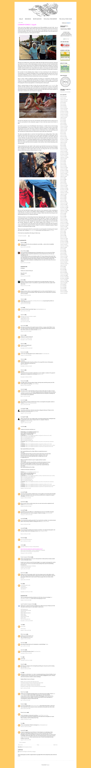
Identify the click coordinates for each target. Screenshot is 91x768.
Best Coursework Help (28, 504)
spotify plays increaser (29, 496)
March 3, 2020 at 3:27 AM (25, 524)
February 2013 (63, 203)
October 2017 (63, 129)
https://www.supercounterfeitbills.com (28, 436)
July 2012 (62, 213)
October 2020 (63, 101)
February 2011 (63, 238)
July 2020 (62, 102)
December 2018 (63, 115)
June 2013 (62, 197)
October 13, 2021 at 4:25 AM (26, 600)
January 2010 (63, 257)
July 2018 (62, 118)
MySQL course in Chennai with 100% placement (30, 681)
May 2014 (62, 180)
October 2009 (63, 262)
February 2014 (63, 185)
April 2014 (62, 182)
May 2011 (62, 234)
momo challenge (35, 383)
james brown (23, 572)
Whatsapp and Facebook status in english (28, 316)
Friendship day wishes (25, 317)
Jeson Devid (23, 400)
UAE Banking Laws (24, 609)
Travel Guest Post (37, 651)
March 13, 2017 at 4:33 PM (26, 295)
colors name (23, 626)
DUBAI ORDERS (23, 615)
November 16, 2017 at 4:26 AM (26, 348)
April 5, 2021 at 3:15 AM (25, 568)
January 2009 (63, 275)
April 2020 (62, 105)
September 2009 (63, 263)
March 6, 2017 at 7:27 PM (25, 285)
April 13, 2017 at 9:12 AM (25, 303)
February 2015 (63, 167)
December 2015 (63, 152)
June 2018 (62, 120)
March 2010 (62, 254)
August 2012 (62, 211)
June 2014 (62, 179)
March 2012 (62, 219)
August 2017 (62, 130)
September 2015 (63, 157)
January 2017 (63, 138)
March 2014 (62, 183)
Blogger (47, 764)
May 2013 (62, 198)
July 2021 (62, 98)
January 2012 (63, 222)
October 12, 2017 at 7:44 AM (26, 331)
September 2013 (63, 192)
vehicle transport (24, 587)
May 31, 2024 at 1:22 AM (25, 688)
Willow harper (23, 634)
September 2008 (63, 281)
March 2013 (62, 201)
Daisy (22, 583)
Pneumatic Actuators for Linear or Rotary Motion (30, 546)
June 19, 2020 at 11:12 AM (26, 541)
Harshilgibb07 (23, 408)
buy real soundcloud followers (26, 539)
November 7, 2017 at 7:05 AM (26, 339)
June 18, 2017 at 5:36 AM (25, 321)
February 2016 (63, 149)
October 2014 (63, 173)
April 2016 (62, 146)
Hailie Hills (23, 389)
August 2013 (62, 194)
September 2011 (63, 228)
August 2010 (62, 247)
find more (39, 329)
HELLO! (21, 19)
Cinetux (28, 667)
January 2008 (63, 293)
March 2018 (62, 124)
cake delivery (23, 588)
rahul (22, 624)
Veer (22, 723)
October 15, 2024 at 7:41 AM (26, 719)
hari (21, 672)
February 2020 (63, 108)
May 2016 (62, 145)
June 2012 (62, 214)
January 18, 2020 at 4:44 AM (26, 506)
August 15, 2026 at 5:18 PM (26, 739)
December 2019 (63, 111)
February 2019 (63, 114)
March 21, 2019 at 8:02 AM (26, 385)
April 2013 (62, 200)
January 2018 (63, 127)
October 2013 (63, 191)
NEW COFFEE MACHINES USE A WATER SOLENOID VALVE (31, 549)
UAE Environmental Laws (25, 619)
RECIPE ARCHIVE (37, 19)
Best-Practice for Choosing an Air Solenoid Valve (30, 551)
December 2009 (63, 259)
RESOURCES (28, 19)
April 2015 (62, 164)
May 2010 (62, 251)
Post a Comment (22, 742)
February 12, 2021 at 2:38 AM (26, 553)
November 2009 (63, 260)
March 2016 (62, 148)
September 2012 (63, 210)
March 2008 (62, 290)
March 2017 (62, 136)
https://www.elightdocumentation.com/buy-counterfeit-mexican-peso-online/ (40, 445)
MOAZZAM (23, 537)
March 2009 (62, 272)
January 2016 (63, 151)
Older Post (55, 744)
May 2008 (62, 287)
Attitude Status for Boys (25, 318)
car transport (23, 586)
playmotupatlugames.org (41, 309)
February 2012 (63, 220)
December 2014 (63, 170)
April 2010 (62, 253)
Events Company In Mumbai (26, 557)
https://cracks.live (24, 364)
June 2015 (62, 161)
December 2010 (63, 241)
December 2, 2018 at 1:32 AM (26, 366)
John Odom (23, 642)
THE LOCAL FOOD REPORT (50, 19)
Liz (21, 289)
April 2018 (62, 123)
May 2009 (62, 269)
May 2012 (62, 216)
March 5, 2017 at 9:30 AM (25, 262)
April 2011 (62, 235)
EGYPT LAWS (23, 617)
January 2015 (63, 169)
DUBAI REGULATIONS (25, 616)
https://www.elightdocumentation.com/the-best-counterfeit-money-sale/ (39, 446)
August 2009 (62, 265)
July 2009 (62, 266)
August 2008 (62, 282)
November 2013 (63, 189)
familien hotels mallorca (34, 705)
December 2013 (63, 188)
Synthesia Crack (40, 374)
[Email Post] (28, 235)
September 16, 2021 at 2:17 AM (26, 591)
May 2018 (62, 121)
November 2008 (63, 278)
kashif (22, 307)
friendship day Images (25, 320)
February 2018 (63, 126)
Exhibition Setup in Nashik (26, 567)
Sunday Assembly (52, 85)
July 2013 (62, 195)
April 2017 (62, 135)
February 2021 (63, 99)
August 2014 (62, 176)
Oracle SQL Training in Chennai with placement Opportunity (32, 682)
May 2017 (62, 133)
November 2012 (63, 207)
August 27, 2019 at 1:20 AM (26, 413)
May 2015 (62, 163)
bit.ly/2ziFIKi (35, 411)
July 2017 (62, 132)
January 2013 (63, 204)
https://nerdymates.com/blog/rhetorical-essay (34, 300)
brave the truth (32, 230)
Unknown (23, 242)
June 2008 (62, 285)
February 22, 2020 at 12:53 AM (26, 514)
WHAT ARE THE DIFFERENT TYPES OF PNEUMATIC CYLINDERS (33, 550)
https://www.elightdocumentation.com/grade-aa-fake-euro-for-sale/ (38, 435)
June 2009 (62, 268)
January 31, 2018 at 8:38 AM (26, 355)
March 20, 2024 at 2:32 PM (26, 668)
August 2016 (62, 142)
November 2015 (63, 154)
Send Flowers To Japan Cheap (26, 338)
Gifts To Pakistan (24, 346)
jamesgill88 (23, 492)
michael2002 (23, 730)
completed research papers (26, 392)
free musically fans (45, 353)
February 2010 (63, 256)
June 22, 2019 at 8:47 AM (25, 404)
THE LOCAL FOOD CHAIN (65, 19)
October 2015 (63, 155)
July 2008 (62, 284)
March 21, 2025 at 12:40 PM (26, 726)
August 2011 (62, 229)
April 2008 (62, 288)
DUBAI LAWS (23, 614)
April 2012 (62, 217)
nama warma (23, 628)
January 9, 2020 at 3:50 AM (26, 497)
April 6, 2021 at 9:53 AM (25, 579)
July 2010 (62, 248)
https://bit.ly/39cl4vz (45, 521)
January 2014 (63, 186)
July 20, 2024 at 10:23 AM (25, 708)
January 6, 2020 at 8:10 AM (26, 488)
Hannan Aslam (23, 380)
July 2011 (62, 231)
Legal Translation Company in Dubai (28, 604)
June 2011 (62, 232)
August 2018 (62, 117)
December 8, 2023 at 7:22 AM (26, 653)
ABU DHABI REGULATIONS (26, 610)
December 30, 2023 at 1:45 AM (26, 660)
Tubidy (46, 644)
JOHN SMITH (23, 501)
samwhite (23, 426)
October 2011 (63, 226)
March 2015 (62, 166)
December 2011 (63, 223)
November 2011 (63, 225)
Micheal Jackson (24, 712)
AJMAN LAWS (23, 611)
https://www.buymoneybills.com (27, 440)
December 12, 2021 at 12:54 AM (27, 620)
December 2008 (63, 276)
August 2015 (62, 158)
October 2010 (63, 244)
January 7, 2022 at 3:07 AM (26, 630)
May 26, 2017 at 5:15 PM (25, 310)
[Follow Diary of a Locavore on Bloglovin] (66, 23)
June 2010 (62, 250)
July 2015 (62, 160)
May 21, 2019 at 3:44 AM (25, 396)
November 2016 (63, 139)
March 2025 (62, 96)
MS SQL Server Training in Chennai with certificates (30, 685)
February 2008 (63, 291)
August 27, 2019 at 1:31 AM (26, 422)
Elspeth (22, 279)
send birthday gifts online (25, 585)
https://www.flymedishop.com (26, 439)
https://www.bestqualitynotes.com (27, 478)
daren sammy (23, 325)
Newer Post (20, 744)
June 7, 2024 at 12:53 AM (25, 700)
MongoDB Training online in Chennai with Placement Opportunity (33, 686)
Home (38, 744)
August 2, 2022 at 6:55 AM (25, 638)
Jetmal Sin (23, 664)
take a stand (51, 230)
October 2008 (63, 279)
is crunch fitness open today (43, 715)
